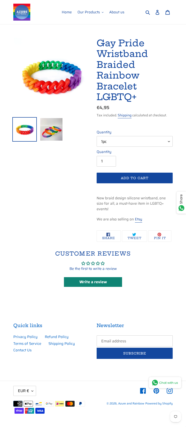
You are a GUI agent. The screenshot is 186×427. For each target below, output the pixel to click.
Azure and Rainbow (131, 403)
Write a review (93, 282)
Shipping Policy (61, 343)
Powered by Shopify (159, 403)
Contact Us (22, 350)
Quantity (104, 132)
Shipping (125, 115)
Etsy (138, 219)
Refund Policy (57, 337)
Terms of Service (27, 343)
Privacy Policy (25, 337)
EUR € (23, 391)
